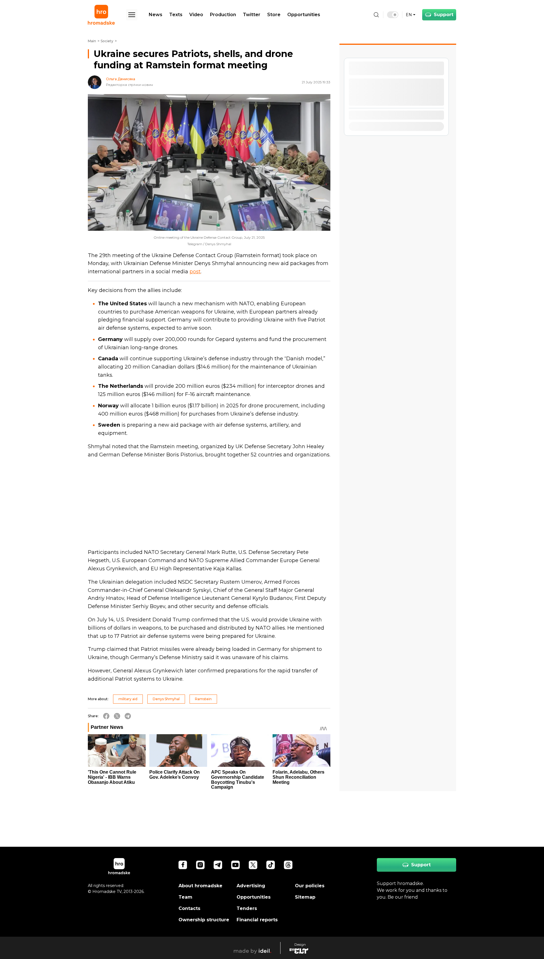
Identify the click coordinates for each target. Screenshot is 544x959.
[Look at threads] (288, 865)
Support (443, 14)
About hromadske (200, 885)
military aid (127, 699)
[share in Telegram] (128, 716)
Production (223, 14)
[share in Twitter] (117, 716)
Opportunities (303, 14)
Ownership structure (203, 919)
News (155, 14)
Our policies (309, 885)
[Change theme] (392, 14)
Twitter (251, 14)
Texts (175, 14)
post (195, 271)
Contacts (189, 908)
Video (196, 14)
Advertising (251, 885)
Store (273, 14)
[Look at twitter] (253, 865)
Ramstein (203, 699)
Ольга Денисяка (120, 79)
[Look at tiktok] (270, 865)
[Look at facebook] (182, 865)
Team (185, 897)
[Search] (376, 14)
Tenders (247, 908)
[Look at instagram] (200, 865)
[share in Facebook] (106, 716)
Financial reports (257, 919)
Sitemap (305, 897)
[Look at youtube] (235, 865)
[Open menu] (131, 14)
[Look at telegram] (218, 865)
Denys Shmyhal (166, 699)
